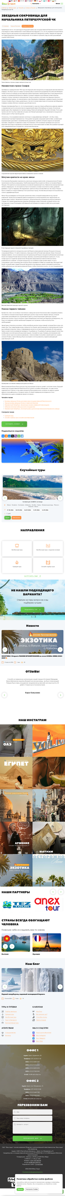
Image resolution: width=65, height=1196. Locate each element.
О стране (5, 26)
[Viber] (15, 436)
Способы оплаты (41, 1017)
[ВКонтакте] (3, 436)
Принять (20, 1189)
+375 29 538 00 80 (34, 1095)
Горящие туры (9, 415)
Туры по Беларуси (11, 1020)
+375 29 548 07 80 (34, 1092)
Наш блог (39, 1011)
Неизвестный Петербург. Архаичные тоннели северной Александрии (27, 405)
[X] (12, 436)
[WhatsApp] (18, 436)
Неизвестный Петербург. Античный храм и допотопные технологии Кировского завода (32, 408)
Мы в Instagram (41, 1035)
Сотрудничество (10, 1032)
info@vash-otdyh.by (34, 1074)
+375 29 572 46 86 (34, 1065)
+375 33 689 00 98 (34, 1068)
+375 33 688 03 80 (34, 1061)
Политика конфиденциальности (32, 1172)
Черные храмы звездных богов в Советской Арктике (21, 403)
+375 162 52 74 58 (35, 1089)
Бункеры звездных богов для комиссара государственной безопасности (28, 401)
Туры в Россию (15, 26)
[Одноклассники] (6, 436)
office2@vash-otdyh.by (35, 1098)
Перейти (9, 517)
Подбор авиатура (11, 1011)
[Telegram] (22, 436)
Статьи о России (27, 26)
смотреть (16, 752)
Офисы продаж (41, 1020)
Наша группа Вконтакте (43, 1032)
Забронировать (17, 517)
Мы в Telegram (40, 1038)
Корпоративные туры (12, 1023)
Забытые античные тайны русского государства (20, 406)
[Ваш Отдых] (9, 3)
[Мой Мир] (9, 436)
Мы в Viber (39, 1041)
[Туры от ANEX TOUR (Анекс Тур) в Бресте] (48, 904)
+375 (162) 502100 (35, 1160)
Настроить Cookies (32, 1189)
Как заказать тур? (41, 1014)
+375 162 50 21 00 (35, 1058)
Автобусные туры (10, 1017)
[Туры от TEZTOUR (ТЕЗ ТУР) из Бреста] (16, 904)
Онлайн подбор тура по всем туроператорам (19, 417)
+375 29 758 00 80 (34, 1071)
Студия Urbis (39, 1164)
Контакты (8, 1035)
